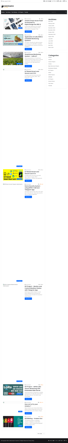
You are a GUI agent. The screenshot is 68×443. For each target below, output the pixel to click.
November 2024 (51, 30)
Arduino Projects (51, 61)
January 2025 (51, 25)
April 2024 (50, 45)
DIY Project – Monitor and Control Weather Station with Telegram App (33, 288)
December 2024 (51, 27)
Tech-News (8, 12)
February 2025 (51, 23)
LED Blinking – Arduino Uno (33, 418)
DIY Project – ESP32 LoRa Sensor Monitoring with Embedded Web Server (33, 388)
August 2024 (51, 36)
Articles (3, 12)
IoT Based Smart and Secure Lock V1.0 (32, 172)
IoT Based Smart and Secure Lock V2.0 (32, 72)
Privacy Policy (31, 440)
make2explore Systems (14, 440)
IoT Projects (50, 79)
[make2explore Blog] (7, 6)
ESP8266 (50, 76)
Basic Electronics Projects (53, 66)
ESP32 (49, 72)
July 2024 (50, 38)
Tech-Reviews (14, 12)
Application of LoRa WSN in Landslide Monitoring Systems (34, 38)
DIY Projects (20, 12)
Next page (40, 433)
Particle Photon (51, 81)
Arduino (50, 57)
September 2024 (51, 34)
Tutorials (26, 12)
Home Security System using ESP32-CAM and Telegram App (32, 188)
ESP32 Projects (51, 74)
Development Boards (52, 68)
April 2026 (50, 21)
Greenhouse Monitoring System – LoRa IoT (33, 55)
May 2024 (50, 43)
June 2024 (50, 40)
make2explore (28, 18)
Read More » (28, 31)
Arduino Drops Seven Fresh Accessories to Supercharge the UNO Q (34, 22)
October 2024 (51, 32)
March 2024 (50, 47)
